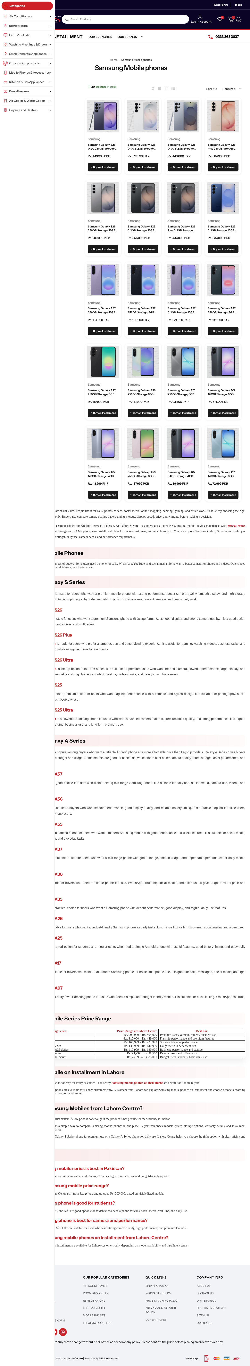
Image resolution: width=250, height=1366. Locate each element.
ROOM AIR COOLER (96, 1293)
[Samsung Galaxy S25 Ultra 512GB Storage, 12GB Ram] (183, 116)
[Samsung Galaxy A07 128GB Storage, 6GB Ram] (223, 362)
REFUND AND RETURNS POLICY (161, 1310)
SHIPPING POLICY (157, 1286)
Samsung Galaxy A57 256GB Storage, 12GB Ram (102, 310)
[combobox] (125, 19)
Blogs (238, 4)
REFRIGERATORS (94, 1300)
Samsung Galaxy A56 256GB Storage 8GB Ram (142, 474)
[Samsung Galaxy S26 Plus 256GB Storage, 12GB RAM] (223, 116)
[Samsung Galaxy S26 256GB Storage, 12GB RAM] (103, 198)
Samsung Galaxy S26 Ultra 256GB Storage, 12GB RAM (102, 147)
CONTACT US (205, 1293)
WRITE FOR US (206, 1300)
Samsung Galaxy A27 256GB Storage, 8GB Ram (102, 392)
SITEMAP (203, 1315)
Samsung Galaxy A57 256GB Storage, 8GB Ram (141, 310)
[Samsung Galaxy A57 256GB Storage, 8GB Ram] (143, 280)
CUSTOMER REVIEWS (211, 1308)
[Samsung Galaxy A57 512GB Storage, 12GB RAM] (183, 280)
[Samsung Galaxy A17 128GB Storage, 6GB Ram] (223, 444)
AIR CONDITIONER (95, 1286)
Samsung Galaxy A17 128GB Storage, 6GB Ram (221, 474)
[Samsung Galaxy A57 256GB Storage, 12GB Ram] (103, 280)
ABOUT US (204, 1286)
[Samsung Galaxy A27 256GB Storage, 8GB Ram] (103, 362)
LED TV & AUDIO (94, 1308)
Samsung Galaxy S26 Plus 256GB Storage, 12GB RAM (222, 147)
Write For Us (220, 4)
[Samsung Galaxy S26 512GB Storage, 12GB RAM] (143, 198)
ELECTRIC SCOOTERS (97, 1323)
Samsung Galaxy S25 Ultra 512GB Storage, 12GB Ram (181, 147)
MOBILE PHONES (94, 1315)
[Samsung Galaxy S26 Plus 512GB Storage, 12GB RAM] (183, 198)
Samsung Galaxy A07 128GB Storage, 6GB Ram (221, 392)
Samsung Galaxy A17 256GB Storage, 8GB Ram (181, 392)
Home (114, 60)
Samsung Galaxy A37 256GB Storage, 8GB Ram (222, 310)
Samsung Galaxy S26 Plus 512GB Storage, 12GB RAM (182, 229)
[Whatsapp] (63, 1332)
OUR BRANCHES (156, 1319)
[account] (201, 16)
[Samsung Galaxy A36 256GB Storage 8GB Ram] (143, 362)
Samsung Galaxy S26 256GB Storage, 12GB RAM (102, 229)
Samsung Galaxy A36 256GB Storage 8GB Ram (142, 392)
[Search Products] (67, 19)
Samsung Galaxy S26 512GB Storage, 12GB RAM (141, 229)
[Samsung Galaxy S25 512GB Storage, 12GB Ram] (223, 198)
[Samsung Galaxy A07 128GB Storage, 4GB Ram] (103, 444)
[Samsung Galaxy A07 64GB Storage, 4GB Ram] (183, 444)
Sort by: (211, 89)
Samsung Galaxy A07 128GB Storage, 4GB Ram (101, 474)
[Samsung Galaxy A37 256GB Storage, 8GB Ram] (223, 280)
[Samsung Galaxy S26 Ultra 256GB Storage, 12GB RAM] (103, 116)
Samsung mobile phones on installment (137, 1082)
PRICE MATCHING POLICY (162, 1300)
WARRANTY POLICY (158, 1293)
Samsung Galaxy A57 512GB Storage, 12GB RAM (182, 310)
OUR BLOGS (204, 1323)
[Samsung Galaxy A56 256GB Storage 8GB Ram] (143, 444)
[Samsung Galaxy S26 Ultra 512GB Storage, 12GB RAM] (143, 116)
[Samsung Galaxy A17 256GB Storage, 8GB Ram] (183, 362)
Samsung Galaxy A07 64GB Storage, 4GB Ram (181, 474)
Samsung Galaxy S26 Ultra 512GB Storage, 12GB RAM (141, 147)
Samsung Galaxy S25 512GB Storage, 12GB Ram (221, 229)
